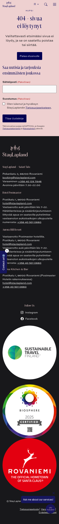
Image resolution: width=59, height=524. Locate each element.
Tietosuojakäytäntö (11, 128)
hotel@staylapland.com (17, 203)
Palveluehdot (29, 128)
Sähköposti (16, 82)
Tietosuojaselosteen (38, 107)
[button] (3, 262)
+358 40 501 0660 (29, 222)
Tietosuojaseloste (29, 509)
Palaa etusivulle (29, 56)
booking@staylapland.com (19, 177)
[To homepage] (9, 4)
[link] (45, 4)
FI (35, 4)
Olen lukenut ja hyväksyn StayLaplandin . (29, 105)
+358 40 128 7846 (30, 181)
